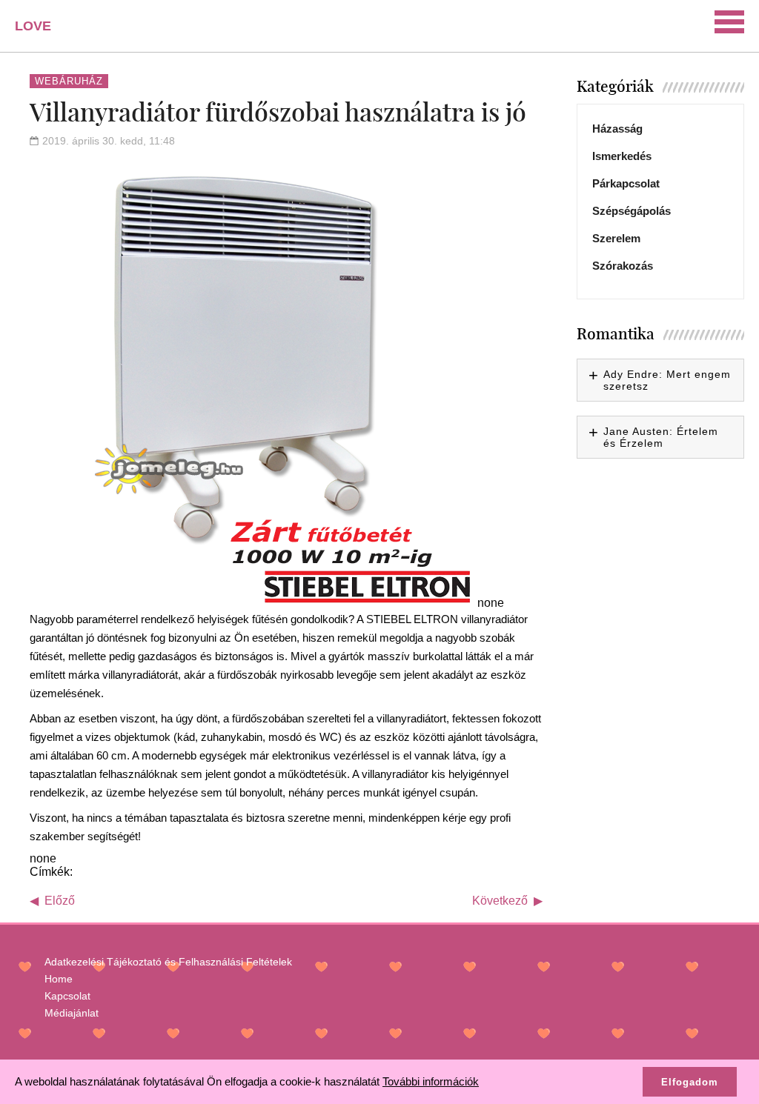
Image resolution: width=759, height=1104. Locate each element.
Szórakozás (622, 265)
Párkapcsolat (626, 183)
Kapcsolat (67, 996)
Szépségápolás (631, 210)
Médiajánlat (71, 1013)
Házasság (617, 128)
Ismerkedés (622, 156)
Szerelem (616, 238)
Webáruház (69, 81)
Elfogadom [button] (689, 1082)
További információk (430, 1081)
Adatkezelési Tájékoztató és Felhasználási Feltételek (168, 962)
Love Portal (42, 31)
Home (58, 979)
